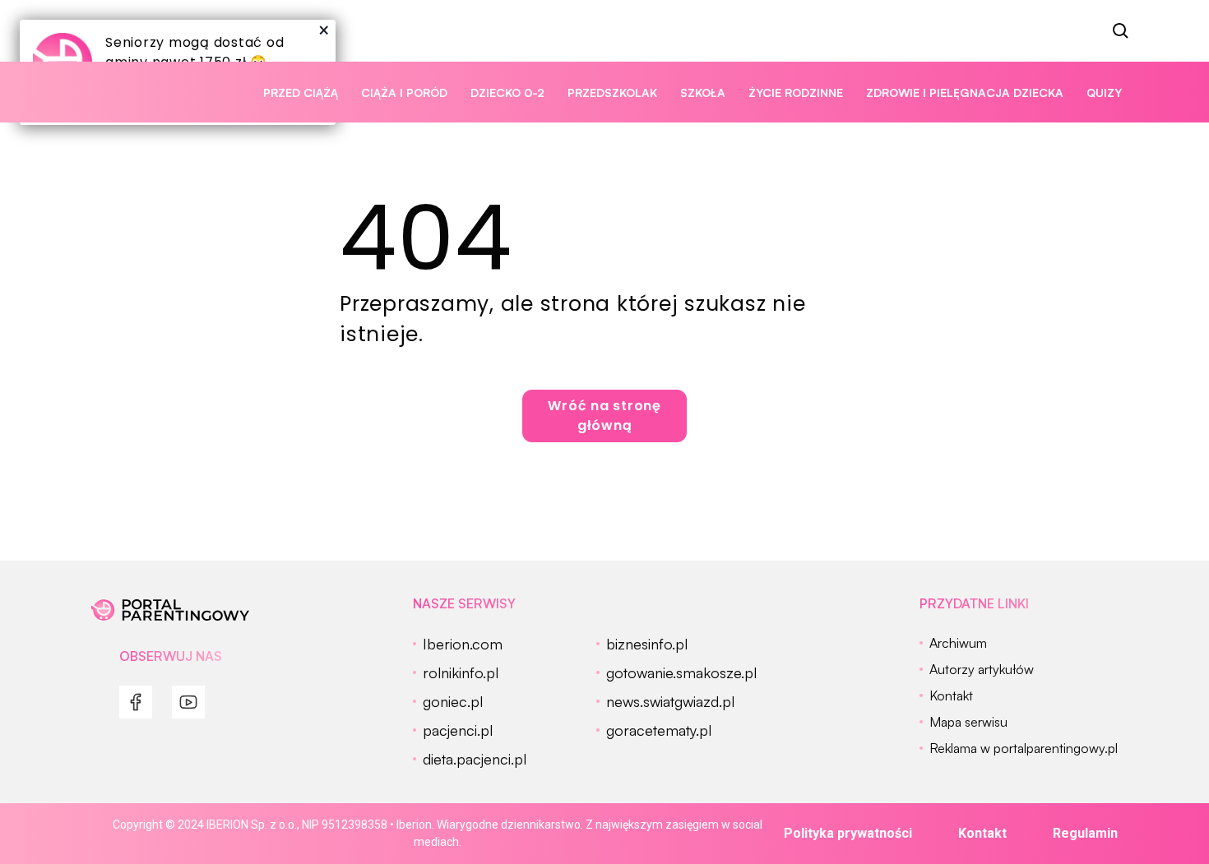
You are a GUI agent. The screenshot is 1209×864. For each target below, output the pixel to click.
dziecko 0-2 (507, 92)
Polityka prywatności (848, 833)
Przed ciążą (300, 92)
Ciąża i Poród (404, 92)
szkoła (702, 92)
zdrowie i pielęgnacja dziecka (964, 92)
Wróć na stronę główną (604, 415)
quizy (1104, 92)
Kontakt (982, 833)
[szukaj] (1121, 31)
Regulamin (1085, 833)
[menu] (135, 702)
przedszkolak (612, 92)
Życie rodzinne (795, 92)
